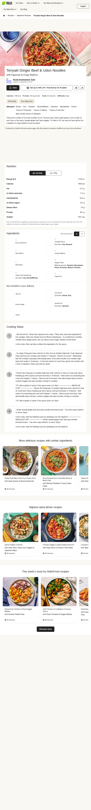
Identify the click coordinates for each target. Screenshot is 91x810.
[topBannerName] (45, 25)
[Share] (82, 87)
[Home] (4, 15)
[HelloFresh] (7, 3)
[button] (45, 233)
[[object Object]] (76, 87)
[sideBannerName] (45, 146)
